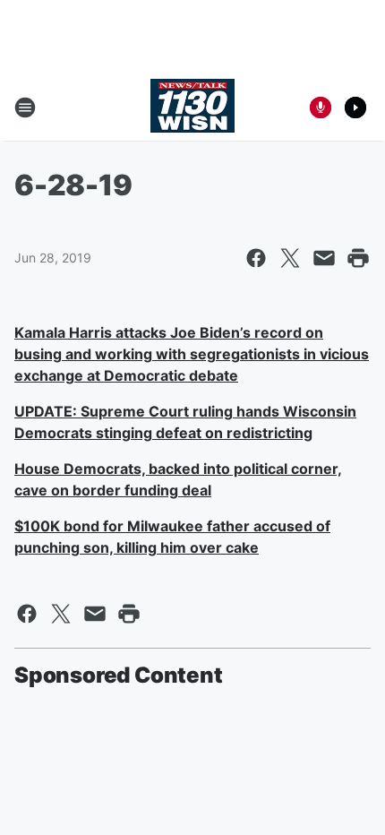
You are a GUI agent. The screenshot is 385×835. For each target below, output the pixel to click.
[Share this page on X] (290, 258)
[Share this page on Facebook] (256, 258)
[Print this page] (358, 258)
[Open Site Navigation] (25, 107)
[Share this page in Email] (324, 258)
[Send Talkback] (320, 107)
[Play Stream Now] (355, 107)
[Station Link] (192, 107)
